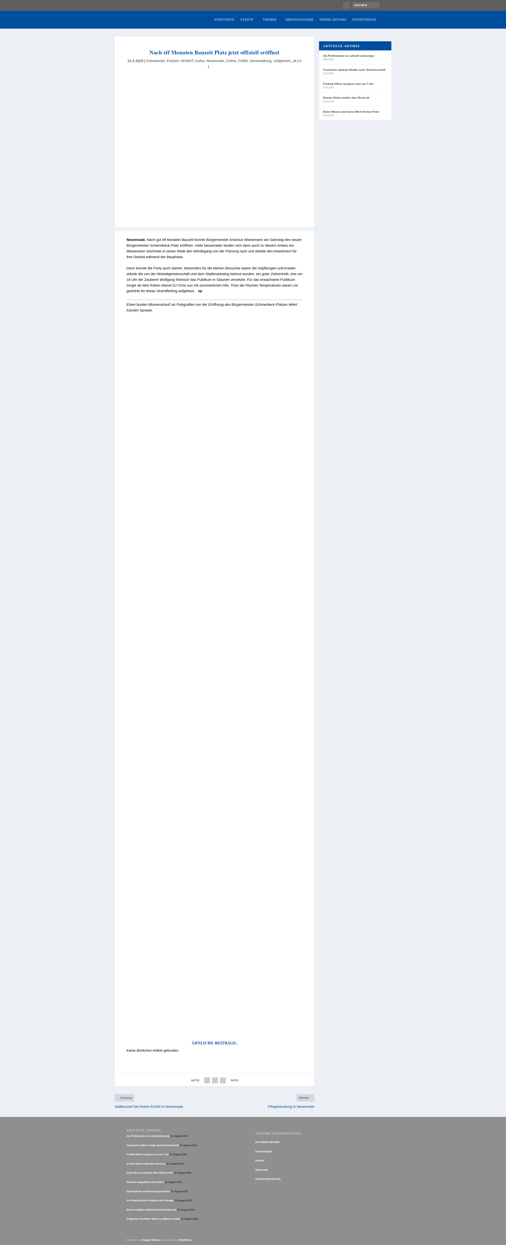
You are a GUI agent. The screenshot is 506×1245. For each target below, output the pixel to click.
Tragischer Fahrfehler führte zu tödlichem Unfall (153, 1219)
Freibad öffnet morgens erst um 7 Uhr (348, 83)
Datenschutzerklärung (267, 1179)
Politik (243, 61)
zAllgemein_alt (284, 61)
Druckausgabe (300, 19)
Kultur (199, 61)
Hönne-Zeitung (333, 19)
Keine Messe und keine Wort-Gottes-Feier (351, 111)
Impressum (261, 1170)
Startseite (224, 19)
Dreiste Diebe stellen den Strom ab (346, 97)
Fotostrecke (364, 19)
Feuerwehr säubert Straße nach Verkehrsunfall (354, 69)
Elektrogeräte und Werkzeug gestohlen (148, 1191)
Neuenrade (215, 61)
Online (231, 61)
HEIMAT (186, 61)
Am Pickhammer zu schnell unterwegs (348, 55)
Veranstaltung (260, 61)
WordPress (185, 1240)
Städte (246, 19)
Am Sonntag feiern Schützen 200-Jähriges (150, 1200)
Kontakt (259, 1160)
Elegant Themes (152, 1240)
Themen (269, 19)
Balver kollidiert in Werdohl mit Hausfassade (151, 1209)
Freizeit (172, 61)
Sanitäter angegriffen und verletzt (145, 1182)
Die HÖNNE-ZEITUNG (267, 1142)
